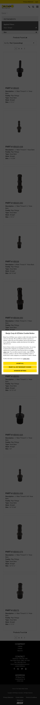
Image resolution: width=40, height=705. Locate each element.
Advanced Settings (20, 370)
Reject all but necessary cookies (20, 367)
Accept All (20, 363)
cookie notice (26, 358)
